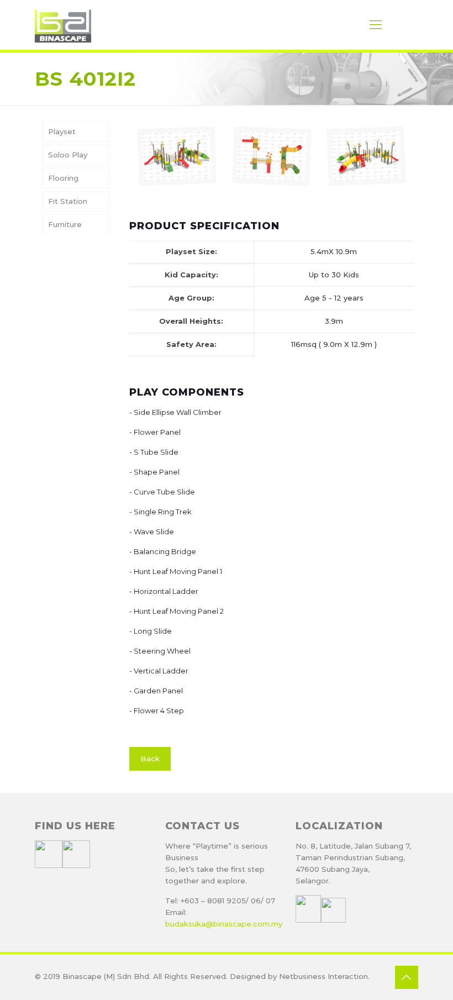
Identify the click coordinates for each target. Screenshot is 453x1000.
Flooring (63, 177)
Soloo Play (67, 154)
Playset (62, 131)
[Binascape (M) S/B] (63, 25)
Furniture (65, 224)
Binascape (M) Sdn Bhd (105, 976)
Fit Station (67, 201)
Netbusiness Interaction (323, 976)
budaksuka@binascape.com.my (223, 923)
